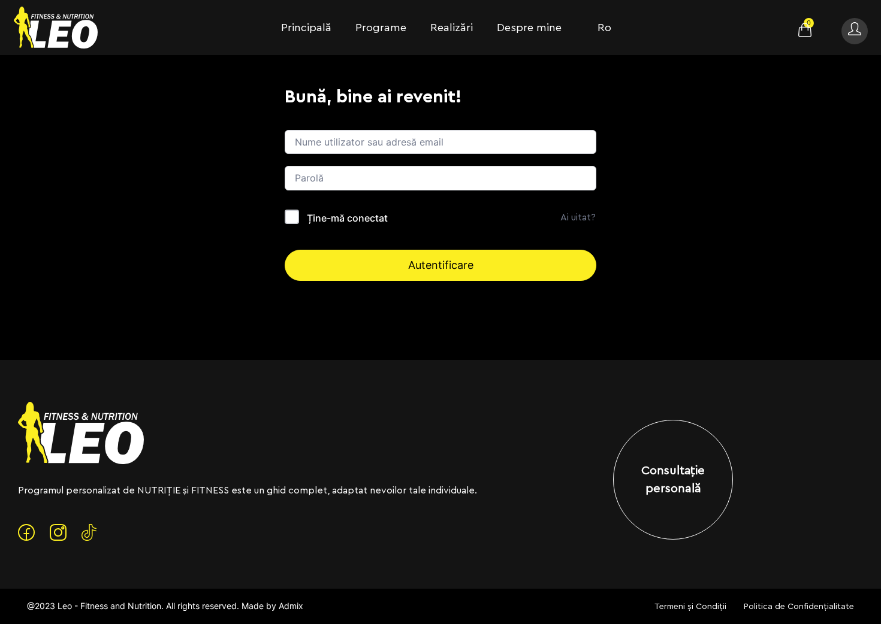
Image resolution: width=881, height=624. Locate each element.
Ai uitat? (578, 217)
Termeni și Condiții (690, 606)
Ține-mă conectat (347, 218)
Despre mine (529, 27)
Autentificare (440, 265)
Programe (380, 27)
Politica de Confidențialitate (799, 606)
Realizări (451, 27)
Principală (306, 27)
